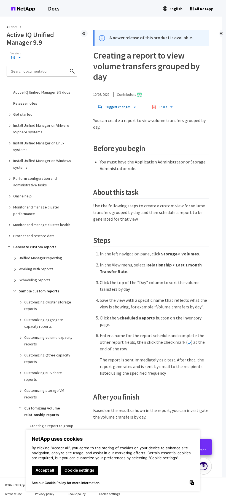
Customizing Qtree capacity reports (47, 358)
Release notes (25, 103)
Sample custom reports (39, 291)
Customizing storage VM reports (44, 394)
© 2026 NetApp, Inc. (17, 485)
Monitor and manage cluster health (41, 224)
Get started (23, 114)
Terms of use (13, 494)
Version (15, 53)
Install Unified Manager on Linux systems (38, 146)
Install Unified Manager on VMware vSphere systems (41, 128)
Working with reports (36, 268)
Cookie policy (77, 494)
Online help (22, 196)
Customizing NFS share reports (43, 376)
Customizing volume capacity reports (48, 341)
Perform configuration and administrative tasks (35, 181)
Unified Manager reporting (40, 257)
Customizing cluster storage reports (47, 305)
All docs (12, 27)
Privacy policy (44, 494)
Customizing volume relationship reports (42, 411)
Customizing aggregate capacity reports (43, 323)
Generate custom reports (35, 246)
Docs (54, 8)
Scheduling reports (34, 279)
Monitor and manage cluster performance (36, 210)
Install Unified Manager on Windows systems (42, 164)
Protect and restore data (34, 235)
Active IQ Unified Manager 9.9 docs (41, 92)
